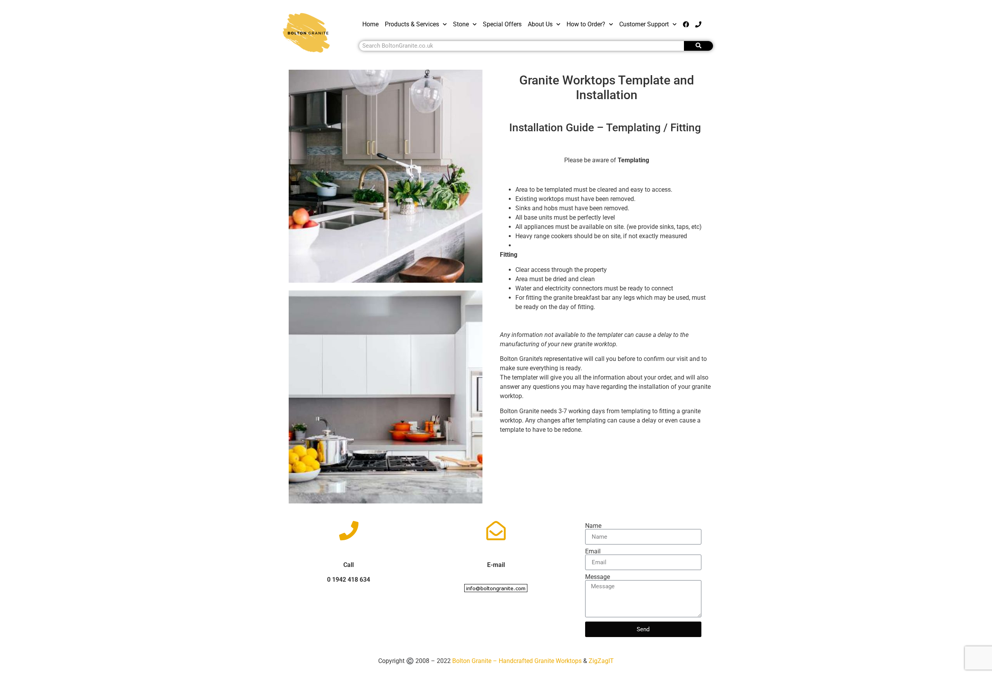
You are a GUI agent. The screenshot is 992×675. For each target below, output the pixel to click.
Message (597, 577)
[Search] (698, 46)
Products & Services (412, 24)
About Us (540, 24)
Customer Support (644, 24)
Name (593, 526)
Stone (461, 24)
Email (593, 551)
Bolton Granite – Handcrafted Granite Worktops (517, 661)
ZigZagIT (601, 661)
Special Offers (502, 24)
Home (370, 24)
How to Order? (586, 24)
